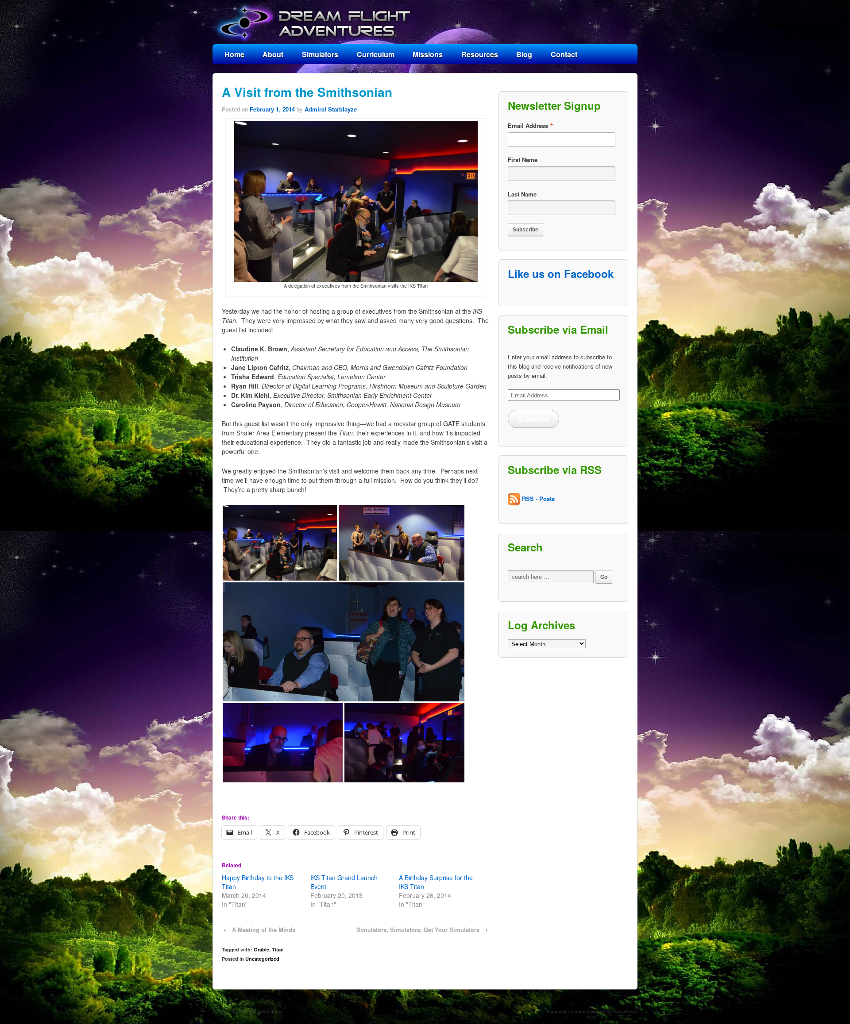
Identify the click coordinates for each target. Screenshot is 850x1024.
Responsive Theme (564, 1011)
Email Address (530, 125)
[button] (280, 542)
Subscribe (533, 419)
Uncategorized (262, 958)
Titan (278, 949)
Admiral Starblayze (331, 109)
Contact (564, 54)
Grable (261, 949)
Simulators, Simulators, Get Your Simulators (417, 929)
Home (234, 54)
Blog (524, 54)
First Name (522, 159)
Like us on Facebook (561, 274)
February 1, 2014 (272, 109)
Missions (428, 54)
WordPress (625, 1011)
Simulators (320, 54)
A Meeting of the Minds (263, 929)
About (273, 54)
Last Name (522, 194)
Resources (479, 54)
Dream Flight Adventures (255, 1011)
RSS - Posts (537, 498)
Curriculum (375, 54)
